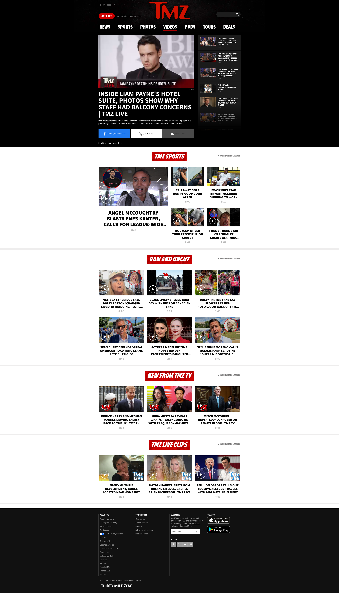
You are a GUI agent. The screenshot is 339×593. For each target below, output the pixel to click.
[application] (146, 61)
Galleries (103, 560)
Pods (190, 27)
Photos (148, 27)
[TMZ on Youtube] (109, 5)
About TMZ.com (107, 519)
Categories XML (106, 556)
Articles (103, 537)
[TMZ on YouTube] (185, 544)
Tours (209, 27)
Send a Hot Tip (141, 523)
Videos (170, 27)
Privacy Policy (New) (108, 523)
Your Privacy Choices (114, 534)
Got (106, 16)
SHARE (148, 133)
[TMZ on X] (104, 5)
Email (179, 133)
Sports (125, 27)
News (104, 27)
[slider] (146, 88)
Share (116, 133)
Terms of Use (105, 526)
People (103, 563)
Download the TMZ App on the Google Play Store (218, 529)
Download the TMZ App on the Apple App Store (218, 520)
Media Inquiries (141, 534)
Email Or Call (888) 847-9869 (129, 16)
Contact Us (140, 519)
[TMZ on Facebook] (100, 5)
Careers (138, 526)
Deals (229, 27)
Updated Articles (107, 545)
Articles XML (105, 541)
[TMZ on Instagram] (114, 5)
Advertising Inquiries (144, 530)
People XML (105, 567)
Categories (104, 552)
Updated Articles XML (109, 549)
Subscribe (197, 531)
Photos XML (105, 571)
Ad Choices (104, 530)
